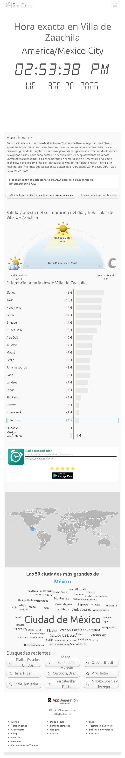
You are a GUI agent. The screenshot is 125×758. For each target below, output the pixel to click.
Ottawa (11, 404)
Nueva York (14, 412)
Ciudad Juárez (81, 609)
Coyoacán (79, 594)
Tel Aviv (12, 345)
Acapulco (95, 604)
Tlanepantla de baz (27, 600)
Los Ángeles (14, 435)
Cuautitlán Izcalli (77, 589)
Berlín (10, 360)
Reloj (14, 733)
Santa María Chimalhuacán (29, 637)
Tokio (10, 300)
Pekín (10, 315)
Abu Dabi (13, 337)
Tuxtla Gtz (38, 594)
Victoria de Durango (60, 644)
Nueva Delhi (14, 330)
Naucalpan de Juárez (65, 640)
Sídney (11, 292)
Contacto (94, 733)
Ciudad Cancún (60, 592)
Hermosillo (42, 600)
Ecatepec (64, 630)
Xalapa (22, 605)
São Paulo (13, 397)
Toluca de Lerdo (78, 644)
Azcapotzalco (109, 627)
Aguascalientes (101, 610)
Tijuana (52, 630)
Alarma (15, 722)
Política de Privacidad (101, 729)
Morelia (107, 617)
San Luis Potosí (33, 630)
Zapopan (84, 604)
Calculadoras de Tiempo (24, 745)
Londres (12, 382)
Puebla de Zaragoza (86, 630)
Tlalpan (105, 621)
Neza (32, 606)
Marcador (16, 741)
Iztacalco (90, 592)
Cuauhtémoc (90, 599)
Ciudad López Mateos (96, 596)
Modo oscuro (57, 722)
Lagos (10, 389)
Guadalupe (82, 639)
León (45, 608)
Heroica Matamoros (34, 645)
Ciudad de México (62, 619)
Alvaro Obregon (38, 633)
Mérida (79, 634)
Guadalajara (63, 604)
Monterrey (61, 598)
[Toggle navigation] (115, 5)
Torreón (18, 617)
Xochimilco (111, 605)
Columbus (13, 420)
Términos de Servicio (101, 725)
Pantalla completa (60, 725)
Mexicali (24, 609)
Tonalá (13, 607)
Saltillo (49, 640)
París (10, 374)
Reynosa (20, 625)
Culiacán (48, 595)
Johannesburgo (17, 367)
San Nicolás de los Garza (40, 591)
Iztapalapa (62, 609)
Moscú (11, 352)
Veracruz (93, 640)
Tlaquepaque (19, 628)
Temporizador (19, 725)
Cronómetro (18, 729)
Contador (16, 737)
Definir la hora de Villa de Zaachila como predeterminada (41, 195)
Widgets (54, 729)
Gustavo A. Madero (63, 635)
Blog (91, 722)
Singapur (12, 322)
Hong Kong (14, 307)
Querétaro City (98, 634)
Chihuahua (78, 599)
